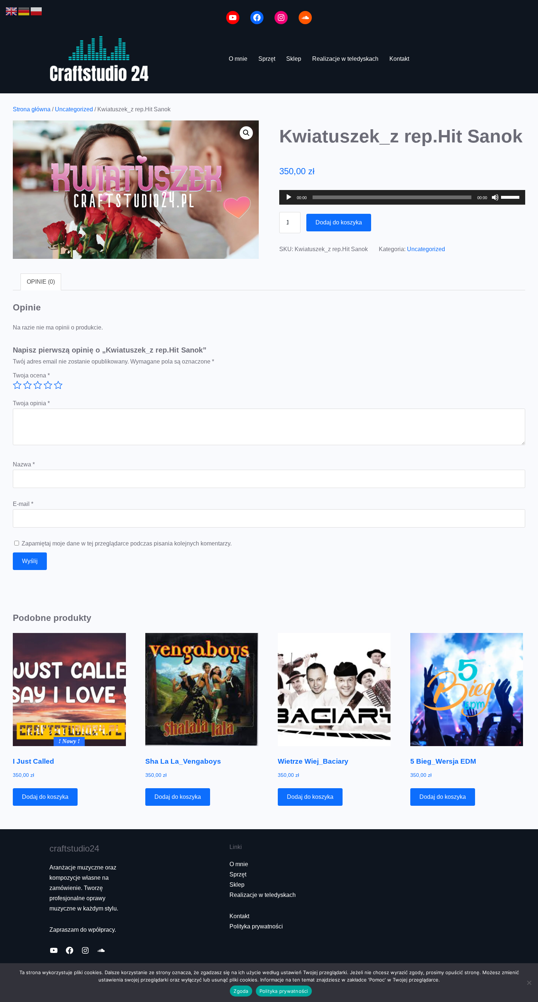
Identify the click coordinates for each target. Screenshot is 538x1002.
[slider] (511, 196)
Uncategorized (74, 109)
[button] (246, 132)
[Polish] (36, 11)
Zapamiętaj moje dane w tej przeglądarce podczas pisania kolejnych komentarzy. (127, 543)
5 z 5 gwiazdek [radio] (58, 385)
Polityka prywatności (256, 926)
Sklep (236, 885)
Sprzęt (237, 874)
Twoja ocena (31, 375)
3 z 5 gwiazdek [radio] (37, 385)
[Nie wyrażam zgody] (529, 982)
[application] (402, 197)
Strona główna (32, 109)
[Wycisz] (495, 197)
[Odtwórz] (288, 197)
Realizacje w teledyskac (260, 895)
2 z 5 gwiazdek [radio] (27, 385)
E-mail (23, 504)
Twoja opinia (31, 403)
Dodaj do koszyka (338, 222)
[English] (11, 11)
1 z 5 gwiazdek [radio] (17, 385)
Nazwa (24, 464)
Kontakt (239, 916)
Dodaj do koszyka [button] (45, 797)
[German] (24, 11)
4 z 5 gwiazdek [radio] (48, 385)
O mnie (238, 864)
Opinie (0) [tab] (41, 282)
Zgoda (240, 991)
